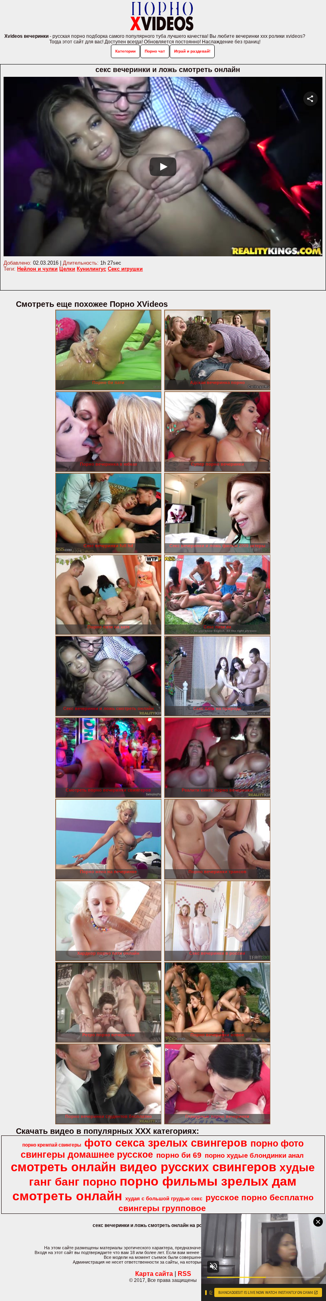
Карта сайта (154, 1273)
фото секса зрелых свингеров (165, 1143)
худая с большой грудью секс (163, 1199)
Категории (125, 51)
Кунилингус (91, 269)
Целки (67, 269)
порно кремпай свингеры (51, 1145)
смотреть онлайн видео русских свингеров (143, 1167)
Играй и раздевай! (192, 51)
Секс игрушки (125, 269)
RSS (184, 1273)
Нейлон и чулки (37, 269)
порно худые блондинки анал (254, 1155)
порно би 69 (179, 1155)
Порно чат (155, 51)
